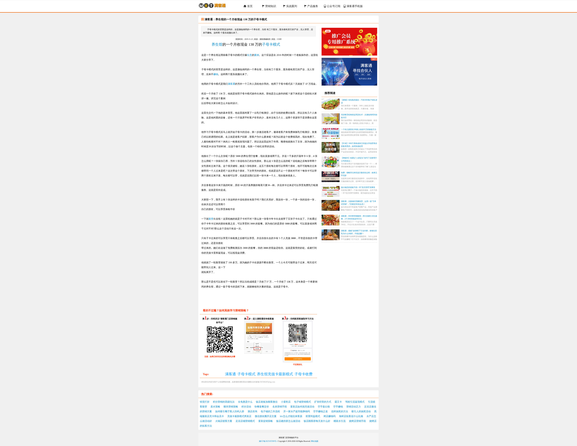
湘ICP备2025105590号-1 (268, 441)
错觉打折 (204, 402)
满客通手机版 (353, 6)
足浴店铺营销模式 (245, 421)
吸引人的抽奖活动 (361, 411)
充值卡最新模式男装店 (239, 416)
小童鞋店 (286, 402)
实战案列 (290, 6)
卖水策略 (215, 406)
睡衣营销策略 (231, 406)
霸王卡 (338, 402)
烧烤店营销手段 (357, 421)
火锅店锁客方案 (223, 421)
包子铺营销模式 (302, 402)
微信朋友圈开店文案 (265, 416)
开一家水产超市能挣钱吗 (296, 411)
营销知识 (269, 6)
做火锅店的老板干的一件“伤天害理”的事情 (358, 187)
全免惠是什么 (245, 402)
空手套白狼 (324, 406)
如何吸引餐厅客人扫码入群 (229, 411)
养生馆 (217, 44)
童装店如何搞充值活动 (302, 406)
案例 (256, 55)
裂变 (211, 219)
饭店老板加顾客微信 (267, 402)
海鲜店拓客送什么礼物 (351, 416)
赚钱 (215, 74)
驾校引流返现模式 (355, 402)
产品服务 (311, 6)
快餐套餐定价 (262, 406)
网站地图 (314, 441)
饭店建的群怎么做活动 (288, 421)
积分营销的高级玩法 (224, 402)
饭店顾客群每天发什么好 (317, 421)
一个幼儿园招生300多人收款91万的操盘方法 (358, 129)
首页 (248, 6)
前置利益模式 (313, 416)
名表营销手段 (279, 406)
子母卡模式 (271, 44)
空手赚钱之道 (320, 411)
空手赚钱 (338, 406)
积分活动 (246, 406)
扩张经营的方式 (322, 402)
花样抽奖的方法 (339, 411)
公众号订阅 (332, 6)
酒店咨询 (252, 411)
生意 (249, 55)
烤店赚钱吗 (330, 416)
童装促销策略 (265, 421)
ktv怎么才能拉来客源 (291, 416)
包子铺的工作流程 (270, 411)
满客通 (231, 84)
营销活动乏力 (353, 406)
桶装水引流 (340, 421)
